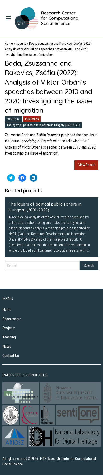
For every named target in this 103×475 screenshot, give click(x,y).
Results (21, 44)
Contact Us (10, 355)
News (6, 346)
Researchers (11, 319)
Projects (9, 328)
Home (9, 44)
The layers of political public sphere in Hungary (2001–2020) (43, 125)
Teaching (9, 337)
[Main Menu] (8, 18)
